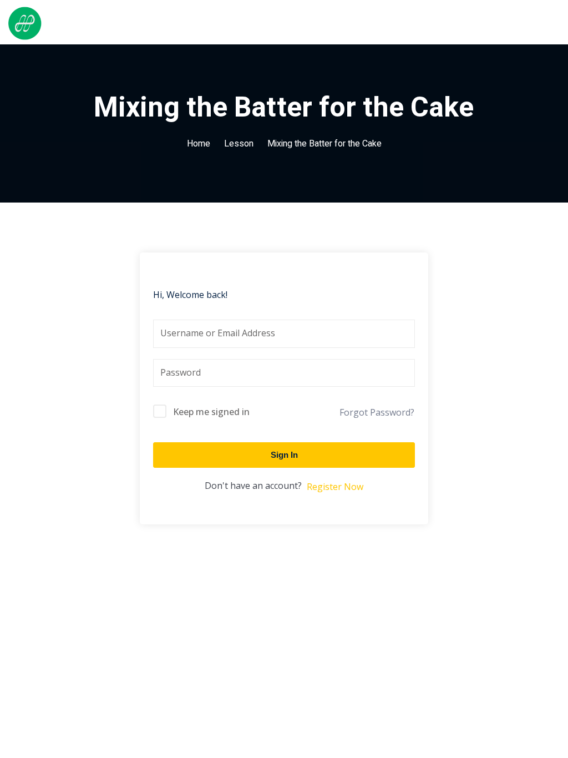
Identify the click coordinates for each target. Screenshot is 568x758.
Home (198, 143)
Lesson (238, 143)
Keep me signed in (211, 412)
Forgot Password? (376, 412)
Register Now (335, 487)
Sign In (284, 454)
